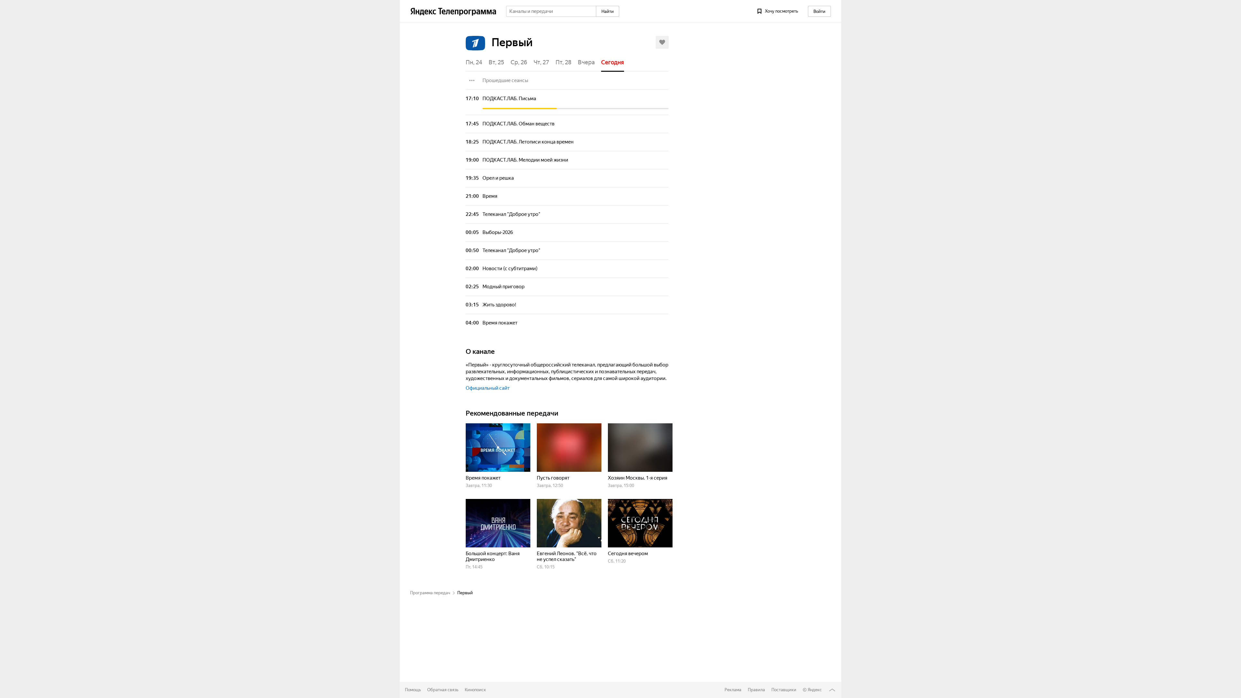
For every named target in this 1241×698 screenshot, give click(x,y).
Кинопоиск (475, 689)
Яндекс (815, 689)
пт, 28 (563, 62)
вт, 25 (496, 62)
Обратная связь (442, 689)
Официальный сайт (488, 388)
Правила (756, 689)
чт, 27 (541, 62)
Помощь (413, 689)
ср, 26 (519, 62)
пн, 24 (474, 62)
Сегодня (612, 62)
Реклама (733, 689)
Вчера (586, 62)
